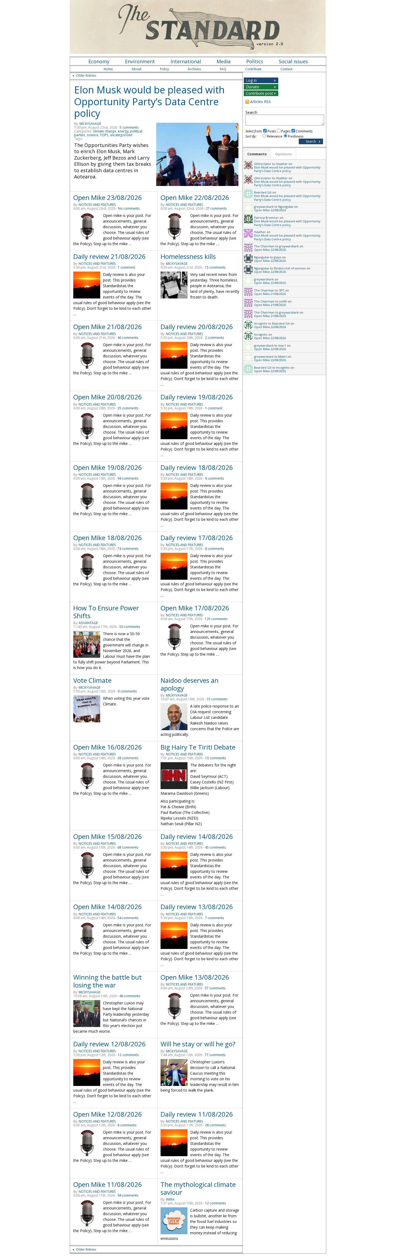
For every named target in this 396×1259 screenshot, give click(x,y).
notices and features (97, 204)
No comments (129, 208)
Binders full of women (290, 268)
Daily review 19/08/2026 (197, 396)
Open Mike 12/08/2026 (107, 1114)
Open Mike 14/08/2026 (107, 906)
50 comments (129, 626)
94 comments (127, 478)
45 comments (215, 847)
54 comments (127, 918)
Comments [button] (257, 154)
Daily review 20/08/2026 (197, 326)
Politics (254, 61)
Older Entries (86, 75)
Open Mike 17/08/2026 (195, 607)
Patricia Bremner (266, 218)
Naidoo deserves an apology (189, 684)
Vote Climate (92, 680)
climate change (104, 131)
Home (108, 69)
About (136, 69)
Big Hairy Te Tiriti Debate (198, 747)
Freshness (295, 136)
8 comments (214, 548)
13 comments (215, 758)
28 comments (215, 1125)
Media (224, 61)
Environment (140, 61)
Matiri (282, 356)
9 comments (214, 478)
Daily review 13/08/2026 (197, 906)
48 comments (129, 996)
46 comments (127, 337)
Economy (98, 61)
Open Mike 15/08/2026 (107, 836)
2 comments (214, 337)
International (186, 61)
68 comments (127, 847)
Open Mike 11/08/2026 (107, 1184)
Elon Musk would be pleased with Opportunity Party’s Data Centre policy (149, 101)
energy (123, 131)
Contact (286, 69)
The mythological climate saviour (198, 1188)
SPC (281, 290)
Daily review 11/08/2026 (197, 1114)
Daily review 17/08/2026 (197, 537)
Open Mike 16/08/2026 (107, 747)
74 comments (127, 548)
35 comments (127, 408)
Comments (304, 131)
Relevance (274, 136)
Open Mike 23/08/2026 (107, 197)
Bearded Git (263, 192)
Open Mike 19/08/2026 (107, 467)
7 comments (214, 918)
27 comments (216, 208)
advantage (88, 623)
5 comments (129, 127)
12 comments (128, 1055)
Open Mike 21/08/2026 (107, 326)
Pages (285, 131)
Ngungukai (285, 207)
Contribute (253, 69)
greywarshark (264, 207)
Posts (272, 131)
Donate (252, 86)
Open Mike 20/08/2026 (107, 396)
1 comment (126, 267)
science (92, 135)
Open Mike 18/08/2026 (107, 537)
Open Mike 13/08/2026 (195, 977)
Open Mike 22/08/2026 (195, 197)
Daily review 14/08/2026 (197, 836)
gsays (277, 257)
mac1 (282, 345)
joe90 (283, 301)
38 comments (127, 758)
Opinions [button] (283, 154)
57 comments (215, 988)
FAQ (223, 69)
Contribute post (259, 93)
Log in (251, 80)
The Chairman (264, 246)
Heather (282, 164)
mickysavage (90, 123)
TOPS (104, 135)
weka (170, 1199)
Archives (194, 69)
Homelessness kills (188, 256)
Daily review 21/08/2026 (109, 256)
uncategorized (121, 135)
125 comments (216, 619)
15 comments (215, 267)
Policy (164, 69)
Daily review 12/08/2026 (109, 1043)
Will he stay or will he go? (198, 1043)
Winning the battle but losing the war (107, 981)
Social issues (293, 61)
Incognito (261, 323)
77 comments (215, 1055)
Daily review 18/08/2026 (197, 467)
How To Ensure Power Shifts (106, 611)
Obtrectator (262, 164)
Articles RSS (260, 101)
